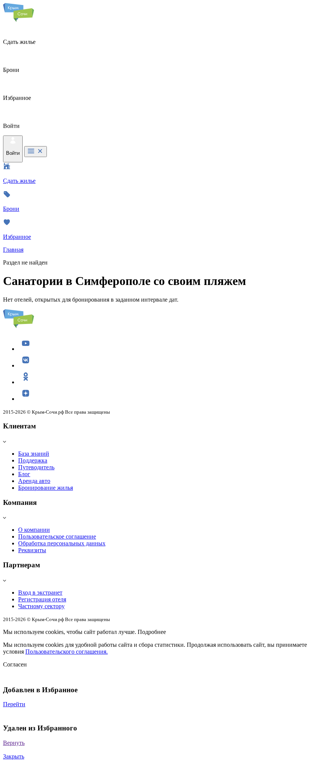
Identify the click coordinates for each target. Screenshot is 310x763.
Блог (24, 474)
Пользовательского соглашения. (66, 651)
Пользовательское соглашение (57, 536)
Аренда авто (34, 481)
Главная (13, 249)
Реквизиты (32, 550)
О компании (34, 529)
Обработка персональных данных (61, 543)
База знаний (33, 453)
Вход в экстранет (40, 592)
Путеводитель (36, 467)
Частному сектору (41, 606)
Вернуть (14, 743)
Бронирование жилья (45, 487)
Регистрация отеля (42, 599)
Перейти (14, 704)
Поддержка (32, 460)
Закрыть (13, 756)
